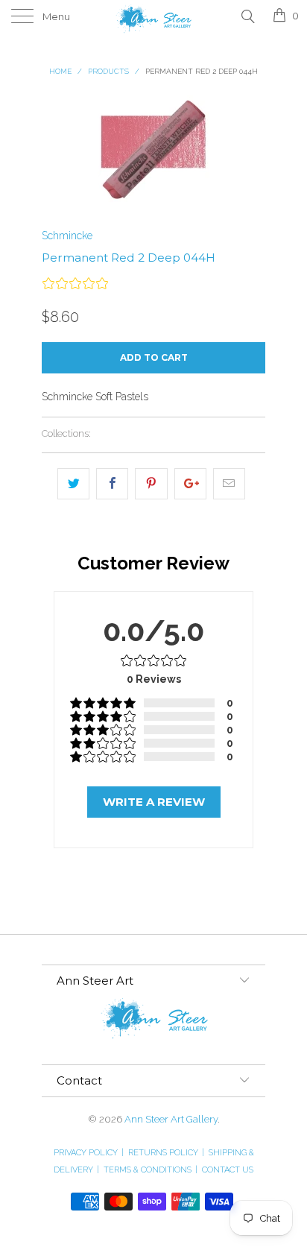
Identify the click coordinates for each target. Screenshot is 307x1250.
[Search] (247, 15)
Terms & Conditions (150, 1170)
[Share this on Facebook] (112, 483)
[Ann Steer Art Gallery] (153, 17)
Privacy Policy (89, 1153)
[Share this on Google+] (190, 483)
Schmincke (67, 236)
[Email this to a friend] (229, 483)
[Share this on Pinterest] (151, 483)
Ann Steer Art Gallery (171, 1119)
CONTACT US (227, 1170)
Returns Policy (166, 1153)
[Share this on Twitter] (73, 483)
